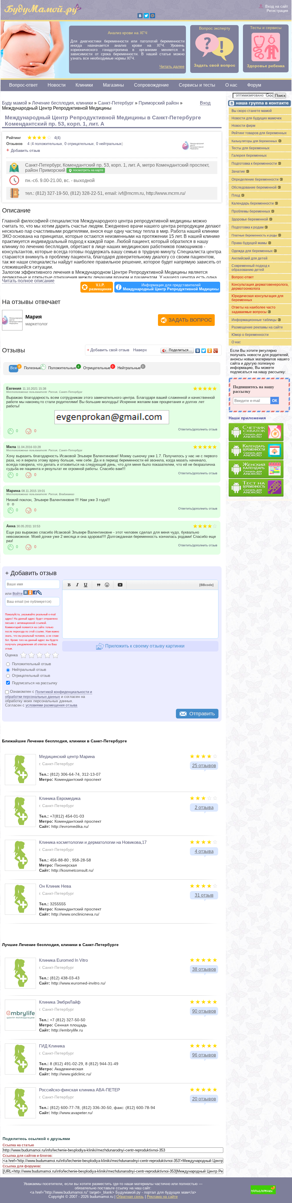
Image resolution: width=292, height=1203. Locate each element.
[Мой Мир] (152, 15)
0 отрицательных (79, 144)
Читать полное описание (28, 280)
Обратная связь (130, 1196)
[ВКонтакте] (140, 15)
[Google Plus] (216, 350)
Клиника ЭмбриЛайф (59, 1002)
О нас (231, 85)
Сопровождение (151, 85)
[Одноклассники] (210, 350)
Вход (205, 103)
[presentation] (13, 368)
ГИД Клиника (52, 1045)
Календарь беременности (253, 203)
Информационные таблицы (254, 320)
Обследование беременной (254, 187)
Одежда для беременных (252, 251)
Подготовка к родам (248, 227)
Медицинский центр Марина (67, 756)
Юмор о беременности (250, 335)
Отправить (202, 713)
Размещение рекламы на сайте (257, 327)
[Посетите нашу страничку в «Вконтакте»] (258, 103)
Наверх (140, 350)
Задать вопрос (190, 320)
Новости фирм (243, 126)
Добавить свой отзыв (109, 350)
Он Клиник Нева (55, 886)
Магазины (113, 85)
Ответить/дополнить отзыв (197, 429)
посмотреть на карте (87, 170)
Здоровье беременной (250, 219)
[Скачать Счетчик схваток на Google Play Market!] (260, 432)
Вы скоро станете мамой (252, 111)
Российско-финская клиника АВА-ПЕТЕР (79, 1089)
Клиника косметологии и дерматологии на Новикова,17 (93, 842)
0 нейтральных (109, 144)
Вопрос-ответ (23, 85)
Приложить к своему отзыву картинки (144, 645)
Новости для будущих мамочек (256, 118)
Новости (57, 85)
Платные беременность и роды (255, 235)
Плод (236, 195)
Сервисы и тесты (197, 85)
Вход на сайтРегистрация (276, 8)
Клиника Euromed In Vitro (63, 960)
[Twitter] (146, 15)
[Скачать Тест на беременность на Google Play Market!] (260, 488)
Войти (18, 594)
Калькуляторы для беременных (255, 141)
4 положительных (47, 144)
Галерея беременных (249, 156)
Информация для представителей (171, 287)
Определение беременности (255, 179)
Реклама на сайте (162, 1196)
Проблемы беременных (251, 211)
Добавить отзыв (25, 150)
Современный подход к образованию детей (250, 268)
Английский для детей (249, 258)
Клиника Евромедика (59, 798)
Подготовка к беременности (255, 164)
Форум (254, 85)
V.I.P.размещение (100, 287)
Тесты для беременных (250, 148)
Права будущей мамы (250, 243)
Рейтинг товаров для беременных (259, 133)
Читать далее (171, 66)
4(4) (56, 138)
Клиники (84, 85)
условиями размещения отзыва (51, 705)
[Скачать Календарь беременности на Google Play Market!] (260, 451)
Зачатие (239, 171)
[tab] (13, 368)
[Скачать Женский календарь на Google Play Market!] (260, 469)
